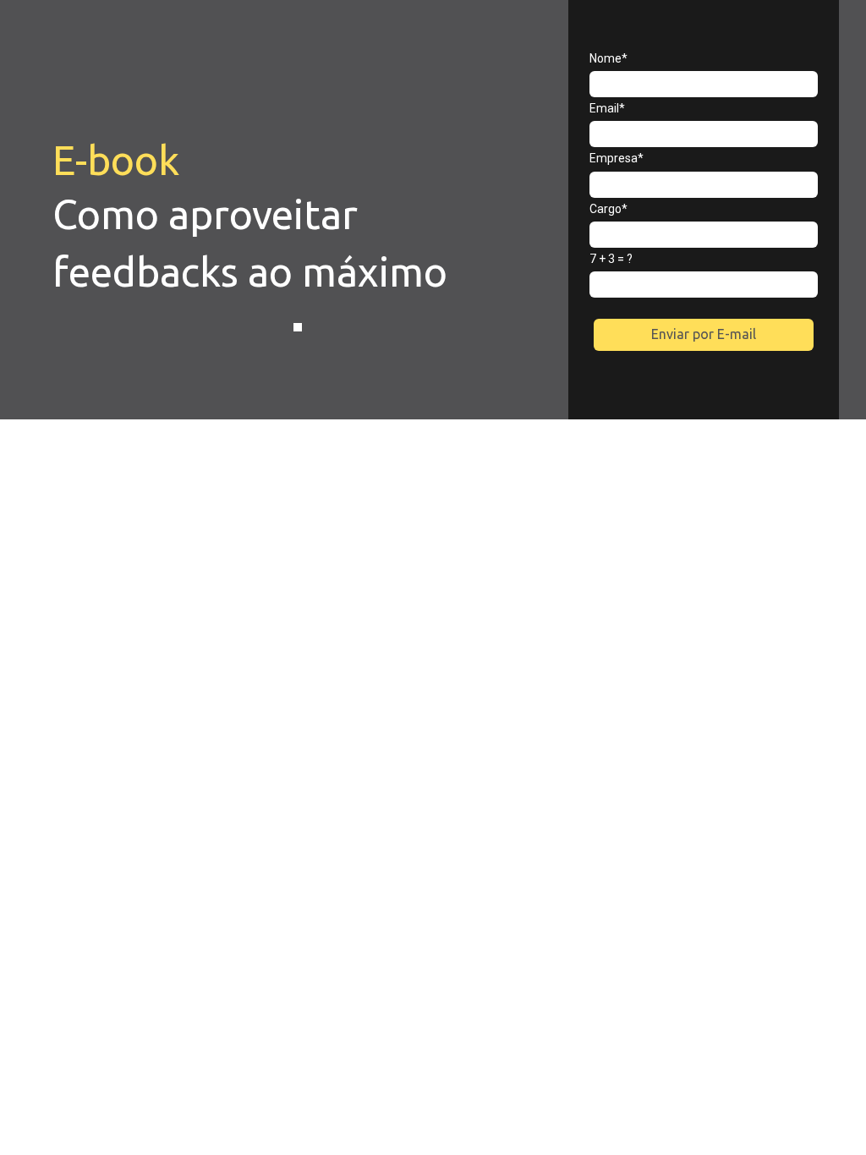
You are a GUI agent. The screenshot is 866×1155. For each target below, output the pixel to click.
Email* (607, 108)
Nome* (608, 58)
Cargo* (608, 209)
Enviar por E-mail (703, 334)
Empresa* (616, 158)
